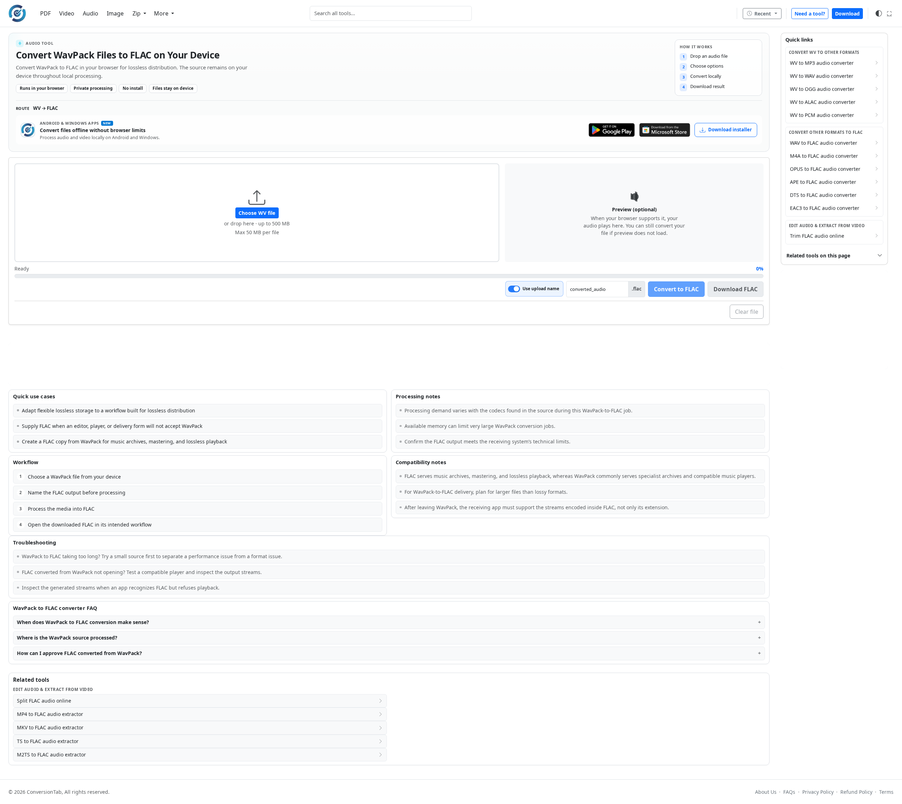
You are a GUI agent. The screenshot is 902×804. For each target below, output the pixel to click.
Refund (856, 792)
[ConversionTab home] (17, 13)
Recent (762, 13)
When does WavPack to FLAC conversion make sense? (83, 622)
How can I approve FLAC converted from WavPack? (79, 653)
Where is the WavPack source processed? (67, 637)
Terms (886, 792)
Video (66, 13)
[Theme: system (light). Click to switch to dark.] (878, 13)
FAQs (789, 792)
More (162, 13)
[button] (256, 212)
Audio (90, 13)
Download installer (730, 129)
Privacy (817, 792)
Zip (137, 13)
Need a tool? (810, 13)
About (766, 792)
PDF (45, 13)
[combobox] (391, 13)
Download (847, 13)
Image (115, 13)
